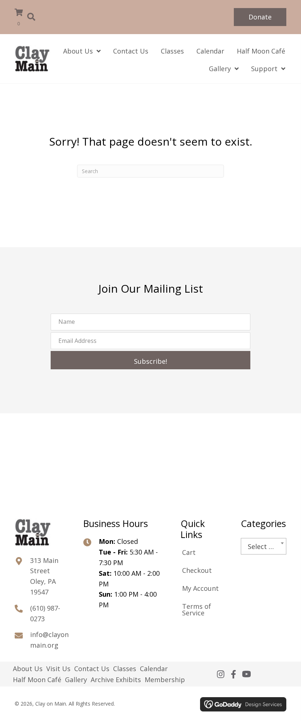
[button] (260, 17)
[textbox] (263, 546)
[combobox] (263, 546)
